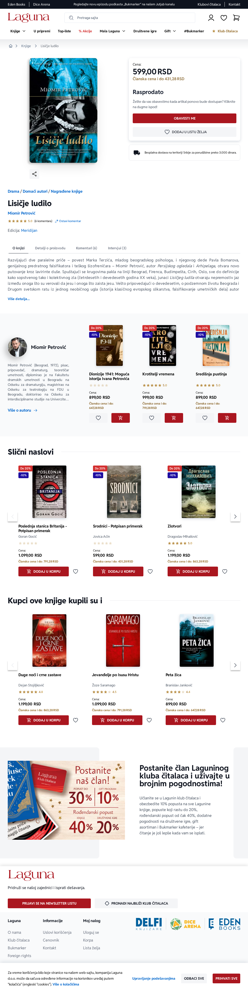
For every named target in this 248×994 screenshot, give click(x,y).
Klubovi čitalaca (209, 4)
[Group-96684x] (224, 924)
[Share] (34, 174)
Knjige (26, 46)
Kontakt (234, 4)
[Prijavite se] (211, 18)
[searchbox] (129, 18)
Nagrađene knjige (67, 191)
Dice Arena (41, 4)
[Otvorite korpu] (236, 18)
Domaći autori (35, 191)
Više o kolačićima (66, 984)
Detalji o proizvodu (50, 248)
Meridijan (29, 230)
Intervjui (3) (117, 248)
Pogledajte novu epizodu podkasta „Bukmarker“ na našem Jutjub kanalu (124, 4)
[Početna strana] (30, 18)
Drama (13, 191)
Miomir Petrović (21, 213)
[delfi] (149, 924)
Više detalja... (19, 299)
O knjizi (18, 248)
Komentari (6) (86, 248)
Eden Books (16, 4)
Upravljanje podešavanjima (153, 978)
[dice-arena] (185, 924)
